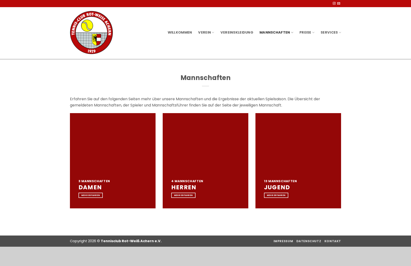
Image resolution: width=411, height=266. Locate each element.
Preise (305, 32)
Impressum (283, 241)
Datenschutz (308, 241)
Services (329, 32)
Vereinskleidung (236, 32)
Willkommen (180, 32)
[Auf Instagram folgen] (334, 3)
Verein (204, 32)
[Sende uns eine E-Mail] (338, 3)
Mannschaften (274, 32)
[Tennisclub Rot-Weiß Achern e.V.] (91, 32)
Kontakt (332, 241)
